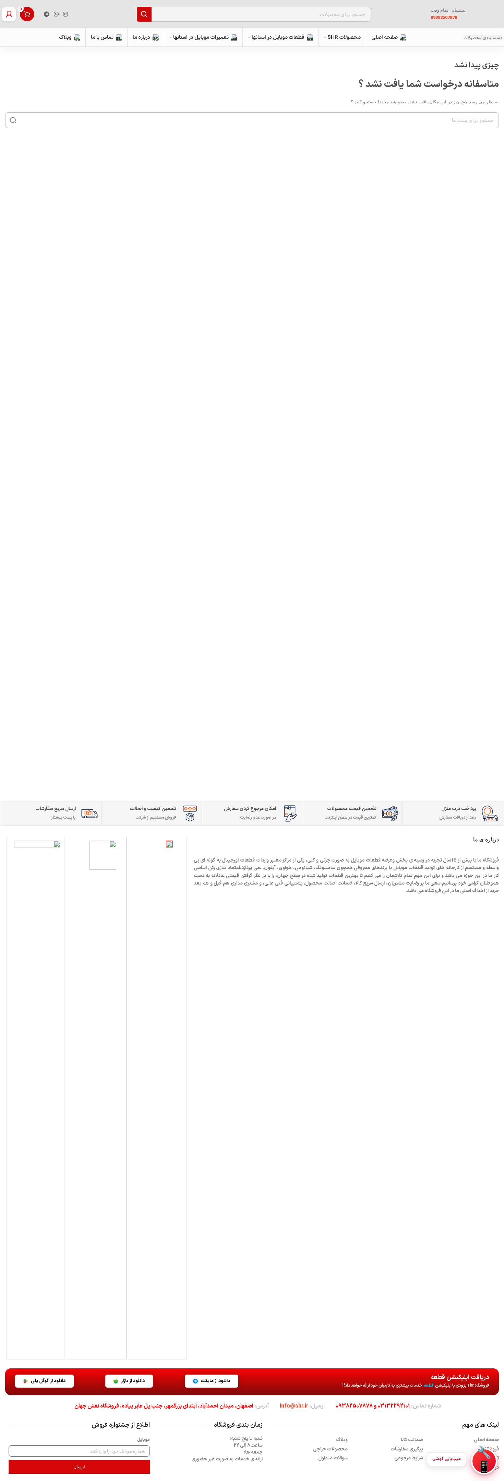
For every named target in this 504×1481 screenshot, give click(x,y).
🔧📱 (484, 1461)
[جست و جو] (144, 14)
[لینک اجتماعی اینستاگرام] (65, 14)
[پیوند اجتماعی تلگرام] (46, 14)
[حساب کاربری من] (9, 14)
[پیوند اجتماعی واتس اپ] (56, 14)
